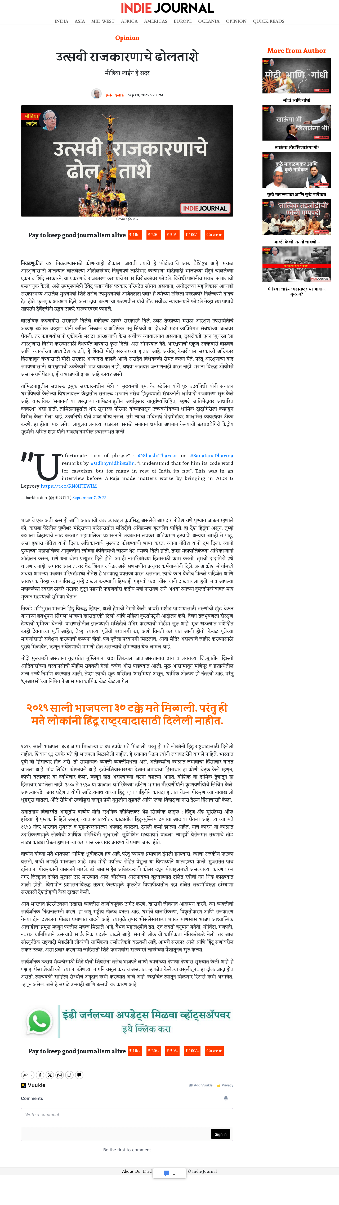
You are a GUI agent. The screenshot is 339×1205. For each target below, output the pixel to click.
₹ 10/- (135, 235)
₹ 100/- (192, 235)
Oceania (209, 21)
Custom (214, 235)
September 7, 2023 (89, 498)
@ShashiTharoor (157, 455)
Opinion (236, 21)
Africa (129, 21)
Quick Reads (268, 21)
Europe (183, 21)
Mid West (103, 21)
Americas (155, 21)
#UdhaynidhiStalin (113, 463)
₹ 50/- (172, 235)
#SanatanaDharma (211, 455)
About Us (131, 1171)
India (61, 21)
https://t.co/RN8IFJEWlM (69, 486)
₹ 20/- (153, 235)
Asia (80, 21)
